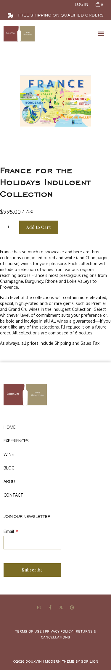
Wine (9, 454)
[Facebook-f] (50, 607)
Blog (9, 467)
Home (9, 427)
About (10, 481)
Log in (81, 4)
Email (9, 531)
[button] (101, 33)
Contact (13, 494)
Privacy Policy (59, 631)
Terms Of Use (28, 631)
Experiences (16, 440)
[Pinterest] (71, 607)
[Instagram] (39, 607)
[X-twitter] (61, 607)
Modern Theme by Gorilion (71, 661)
